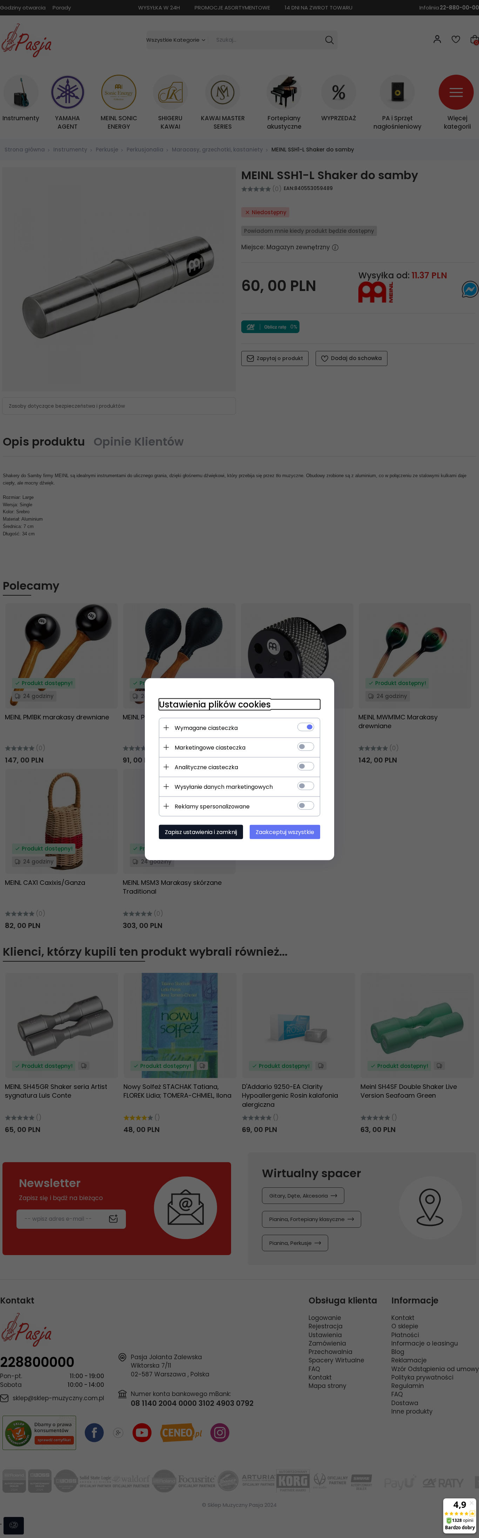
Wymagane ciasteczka (206, 728)
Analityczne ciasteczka (206, 767)
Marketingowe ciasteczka (210, 747)
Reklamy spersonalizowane (212, 806)
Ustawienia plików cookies (215, 704)
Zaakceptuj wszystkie (285, 832)
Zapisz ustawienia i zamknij (201, 832)
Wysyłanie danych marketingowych (224, 786)
